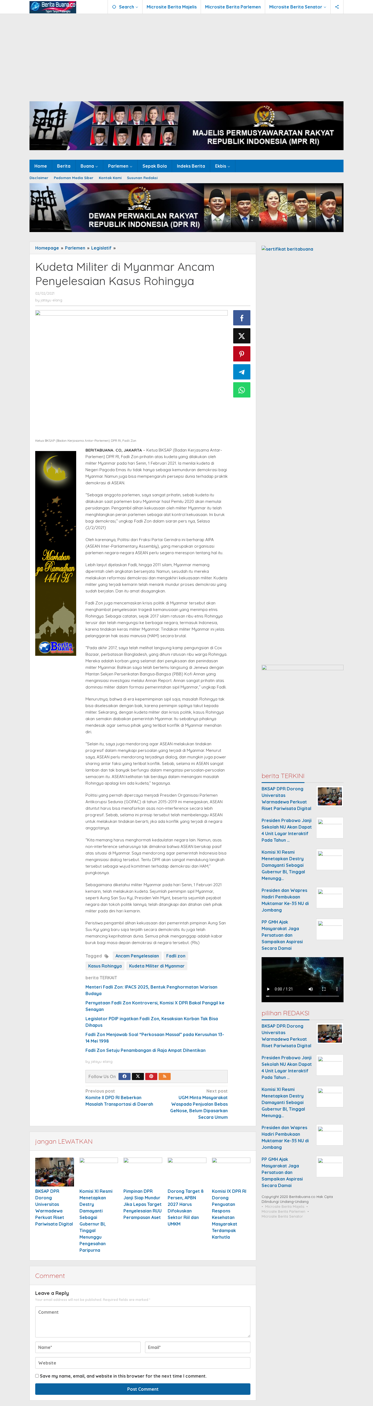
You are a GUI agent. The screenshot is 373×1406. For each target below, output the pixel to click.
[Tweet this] (242, 335)
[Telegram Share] (242, 371)
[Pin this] (242, 353)
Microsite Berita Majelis (284, 1207)
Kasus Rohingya (105, 966)
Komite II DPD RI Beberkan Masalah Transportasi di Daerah (119, 1097)
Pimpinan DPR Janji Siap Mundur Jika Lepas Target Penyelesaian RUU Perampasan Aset (142, 1204)
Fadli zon (175, 956)
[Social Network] (337, 7)
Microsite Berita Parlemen (283, 1211)
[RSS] (165, 1076)
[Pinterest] (151, 1076)
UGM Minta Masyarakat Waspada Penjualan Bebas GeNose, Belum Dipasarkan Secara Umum (199, 1104)
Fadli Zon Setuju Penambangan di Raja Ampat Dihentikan (145, 1050)
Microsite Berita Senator (282, 1216)
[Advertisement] (186, 55)
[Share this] (242, 317)
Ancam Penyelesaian (137, 956)
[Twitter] (138, 1076)
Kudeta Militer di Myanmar (157, 966)
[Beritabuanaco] (52, 7)
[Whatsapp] (242, 390)
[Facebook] (125, 1076)
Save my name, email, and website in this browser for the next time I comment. (123, 1376)
